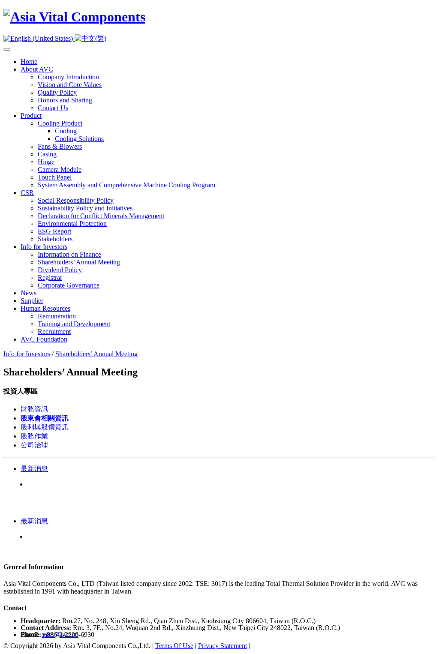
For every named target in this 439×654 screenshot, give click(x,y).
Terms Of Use (174, 645)
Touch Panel (55, 177)
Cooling (66, 131)
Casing (47, 154)
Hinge (46, 161)
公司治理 (34, 445)
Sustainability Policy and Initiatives (85, 208)
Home (29, 61)
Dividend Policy (60, 269)
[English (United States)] (39, 38)
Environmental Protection (72, 223)
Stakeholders (55, 239)
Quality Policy (57, 92)
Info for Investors (44, 246)
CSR (27, 192)
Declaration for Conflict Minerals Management (101, 215)
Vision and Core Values (70, 84)
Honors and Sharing (65, 100)
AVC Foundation (44, 339)
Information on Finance (69, 254)
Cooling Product (60, 123)
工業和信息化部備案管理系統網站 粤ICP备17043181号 (333, 645)
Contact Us (53, 107)
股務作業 (34, 436)
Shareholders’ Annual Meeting (79, 262)
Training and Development (74, 323)
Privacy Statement (222, 645)
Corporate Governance (68, 285)
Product (31, 115)
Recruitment (54, 331)
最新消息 (34, 468)
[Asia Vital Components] (74, 16)
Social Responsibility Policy (76, 200)
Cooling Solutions (79, 138)
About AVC (37, 69)
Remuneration (57, 316)
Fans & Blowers (60, 146)
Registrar (50, 277)
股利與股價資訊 (45, 427)
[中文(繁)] (90, 38)
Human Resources (45, 308)
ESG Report (54, 231)
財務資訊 (34, 409)
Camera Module (59, 169)
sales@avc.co (60, 634)
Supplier (32, 300)
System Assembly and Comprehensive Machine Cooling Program (126, 185)
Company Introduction (68, 77)
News (28, 293)
